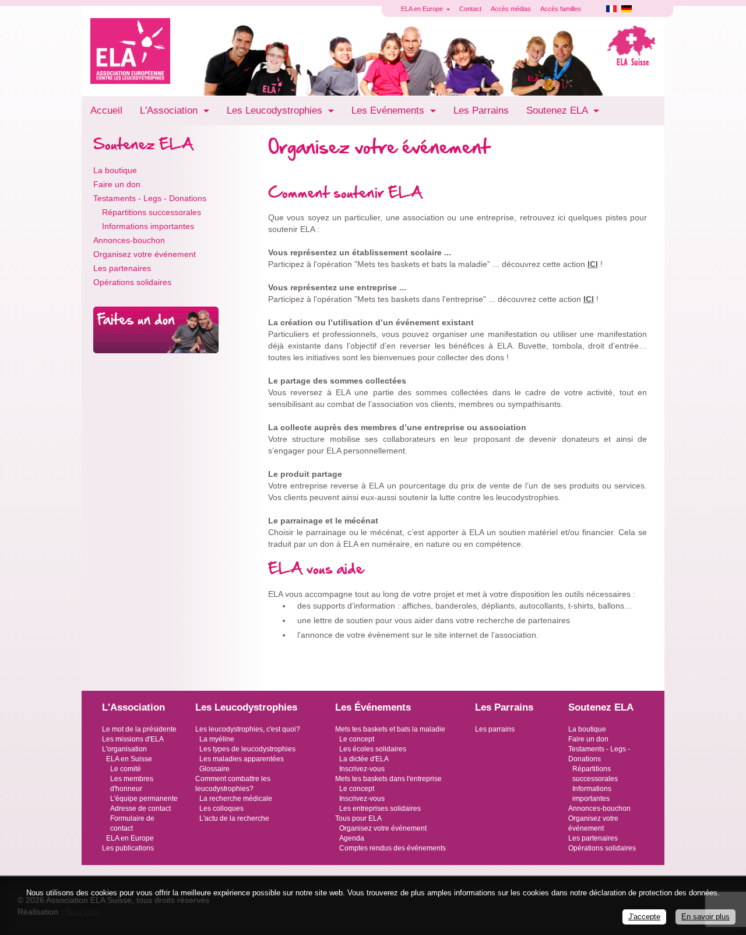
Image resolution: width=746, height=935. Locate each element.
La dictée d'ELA (364, 759)
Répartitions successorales (151, 212)
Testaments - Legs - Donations (149, 198)
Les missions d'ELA (133, 739)
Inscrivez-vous (362, 769)
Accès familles (560, 8)
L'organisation (124, 749)
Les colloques (221, 808)
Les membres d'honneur (131, 784)
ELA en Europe (130, 838)
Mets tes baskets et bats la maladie (390, 729)
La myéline (216, 739)
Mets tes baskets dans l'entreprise (388, 779)
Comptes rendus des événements (392, 848)
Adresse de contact (140, 808)
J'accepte (644, 916)
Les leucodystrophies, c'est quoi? (247, 729)
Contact (470, 8)
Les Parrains (481, 110)
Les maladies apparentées (241, 759)
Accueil (106, 110)
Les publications (128, 848)
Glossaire (214, 769)
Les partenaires (122, 268)
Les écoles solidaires (372, 749)
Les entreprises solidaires (380, 808)
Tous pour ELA (358, 818)
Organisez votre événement (144, 254)
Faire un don (116, 184)
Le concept (356, 739)
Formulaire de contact (132, 823)
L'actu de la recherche (234, 818)
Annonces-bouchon (129, 240)
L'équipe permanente (144, 799)
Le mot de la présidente (139, 729)
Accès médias (511, 8)
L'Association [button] (170, 110)
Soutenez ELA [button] (558, 110)
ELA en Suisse (129, 759)
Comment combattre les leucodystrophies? (232, 784)
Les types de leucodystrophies (247, 749)
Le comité (125, 769)
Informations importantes (148, 226)
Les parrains (495, 729)
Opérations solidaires (132, 282)
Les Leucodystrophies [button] (276, 110)
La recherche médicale (235, 799)
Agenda (351, 838)
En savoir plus (705, 916)
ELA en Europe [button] (423, 8)
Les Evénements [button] (389, 110)
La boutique (115, 170)
